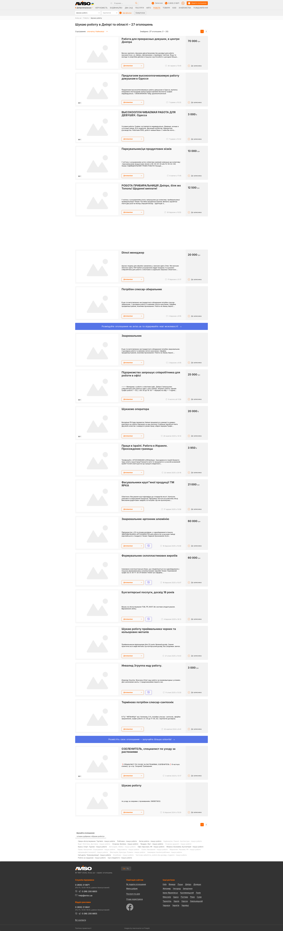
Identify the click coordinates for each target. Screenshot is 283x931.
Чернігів (175, 905)
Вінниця (172, 884)
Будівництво (116, 8)
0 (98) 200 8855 (89, 913)
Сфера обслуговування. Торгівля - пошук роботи (96, 841)
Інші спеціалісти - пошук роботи (120, 858)
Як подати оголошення (136, 884)
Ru (128, 868)
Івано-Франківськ (170, 893)
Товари (166, 8)
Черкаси (166, 905)
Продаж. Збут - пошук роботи (151, 844)
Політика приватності (83, 928)
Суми (199, 897)
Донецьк (197, 884)
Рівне (192, 897)
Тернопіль (167, 901)
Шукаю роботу (96, 18)
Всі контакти (80, 920)
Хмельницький (196, 901)
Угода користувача (134, 899)
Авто (148, 8)
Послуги (139, 8)
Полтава (184, 897)
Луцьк (180, 884)
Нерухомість (101, 8)
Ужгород (177, 888)
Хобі (174, 8)
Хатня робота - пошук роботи (150, 841)
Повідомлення (200, 8)
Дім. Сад (129, 8)
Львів (198, 893)
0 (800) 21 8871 (173, 3)
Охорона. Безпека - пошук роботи (125, 844)
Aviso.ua (78, 18)
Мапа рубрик (132, 888)
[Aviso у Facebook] (140, 906)
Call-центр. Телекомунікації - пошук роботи (94, 855)
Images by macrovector (133, 928)
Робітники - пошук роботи (127, 841)
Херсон (184, 901)
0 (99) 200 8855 (89, 891)
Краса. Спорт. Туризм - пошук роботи (92, 847)
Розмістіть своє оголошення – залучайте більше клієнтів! (140, 739)
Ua (124, 868)
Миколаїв (167, 897)
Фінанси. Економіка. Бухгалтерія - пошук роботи (184, 847)
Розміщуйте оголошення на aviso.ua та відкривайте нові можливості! (140, 326)
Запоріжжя (187, 888)
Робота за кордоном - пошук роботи (92, 858)
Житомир (167, 888)
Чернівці (185, 905)
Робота (156, 8)
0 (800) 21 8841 (82, 907)
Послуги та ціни (133, 894)
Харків (176, 901)
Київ (164, 884)
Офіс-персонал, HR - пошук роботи (151, 847)
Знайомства (185, 8)
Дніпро (188, 884)
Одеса (176, 897)
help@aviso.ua (85, 895)
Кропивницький (187, 893)
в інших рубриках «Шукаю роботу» (91, 836)
